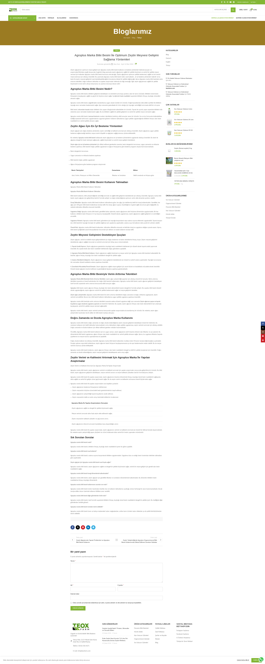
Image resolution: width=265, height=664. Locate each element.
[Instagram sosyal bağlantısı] (227, 2)
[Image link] (80, 627)
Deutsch (168, 58)
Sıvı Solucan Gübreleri (173, 200)
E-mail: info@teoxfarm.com (81, 651)
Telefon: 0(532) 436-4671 (81, 646)
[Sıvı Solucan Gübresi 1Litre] (169, 111)
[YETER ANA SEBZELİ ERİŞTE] (169, 184)
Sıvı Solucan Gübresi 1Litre (183, 109)
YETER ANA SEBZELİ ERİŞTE (184, 181)
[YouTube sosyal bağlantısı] (230, 2)
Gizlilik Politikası (160, 628)
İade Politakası (159, 632)
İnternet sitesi (74, 594)
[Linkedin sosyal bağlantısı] (88, 527)
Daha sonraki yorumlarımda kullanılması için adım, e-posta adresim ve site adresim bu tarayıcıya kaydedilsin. (107, 603)
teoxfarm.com (170, 88)
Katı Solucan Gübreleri (173, 210)
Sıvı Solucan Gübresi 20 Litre (183, 119)
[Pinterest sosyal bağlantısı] (233, 2)
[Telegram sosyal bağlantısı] (93, 527)
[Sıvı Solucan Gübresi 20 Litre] (169, 122)
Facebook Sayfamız (182, 634)
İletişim (157, 639)
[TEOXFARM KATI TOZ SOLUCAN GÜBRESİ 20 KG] (169, 173)
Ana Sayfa (126, 38)
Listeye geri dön (117, 540)
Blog (133, 38)
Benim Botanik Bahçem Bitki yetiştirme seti (183, 159)
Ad (71, 585)
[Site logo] (13, 10)
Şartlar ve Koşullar (161, 635)
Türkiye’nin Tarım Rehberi (184, 641)
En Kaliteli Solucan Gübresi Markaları (180, 78)
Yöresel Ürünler (171, 218)
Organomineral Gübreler (173, 203)
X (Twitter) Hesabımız (183, 638)
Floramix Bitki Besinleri (173, 207)
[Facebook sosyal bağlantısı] (222, 2)
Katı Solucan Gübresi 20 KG (183, 130)
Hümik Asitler (170, 214)
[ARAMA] (233, 9)
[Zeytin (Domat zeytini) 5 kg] (169, 150)
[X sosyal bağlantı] (224, 2)
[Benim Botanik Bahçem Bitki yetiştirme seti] (169, 162)
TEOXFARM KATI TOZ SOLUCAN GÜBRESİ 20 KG (183, 172)
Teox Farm (117, 64)
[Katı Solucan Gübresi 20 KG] (169, 133)
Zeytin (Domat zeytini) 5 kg (183, 148)
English (168, 62)
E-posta (121, 585)
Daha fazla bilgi (243, 660)
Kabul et (256, 660)
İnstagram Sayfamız (182, 630)
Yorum (73, 561)
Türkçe (139, 38)
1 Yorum (114, 633)
